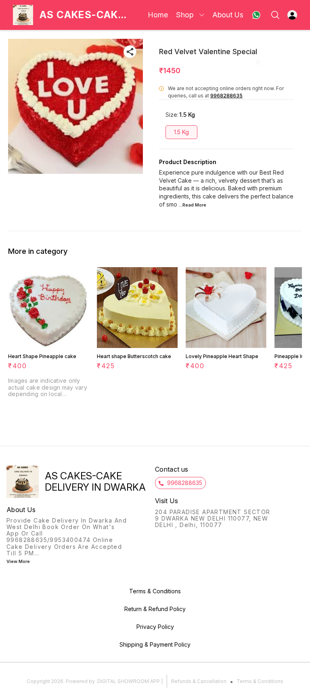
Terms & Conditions (260, 681)
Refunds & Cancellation (198, 681)
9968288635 (226, 96)
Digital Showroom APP (128, 681)
